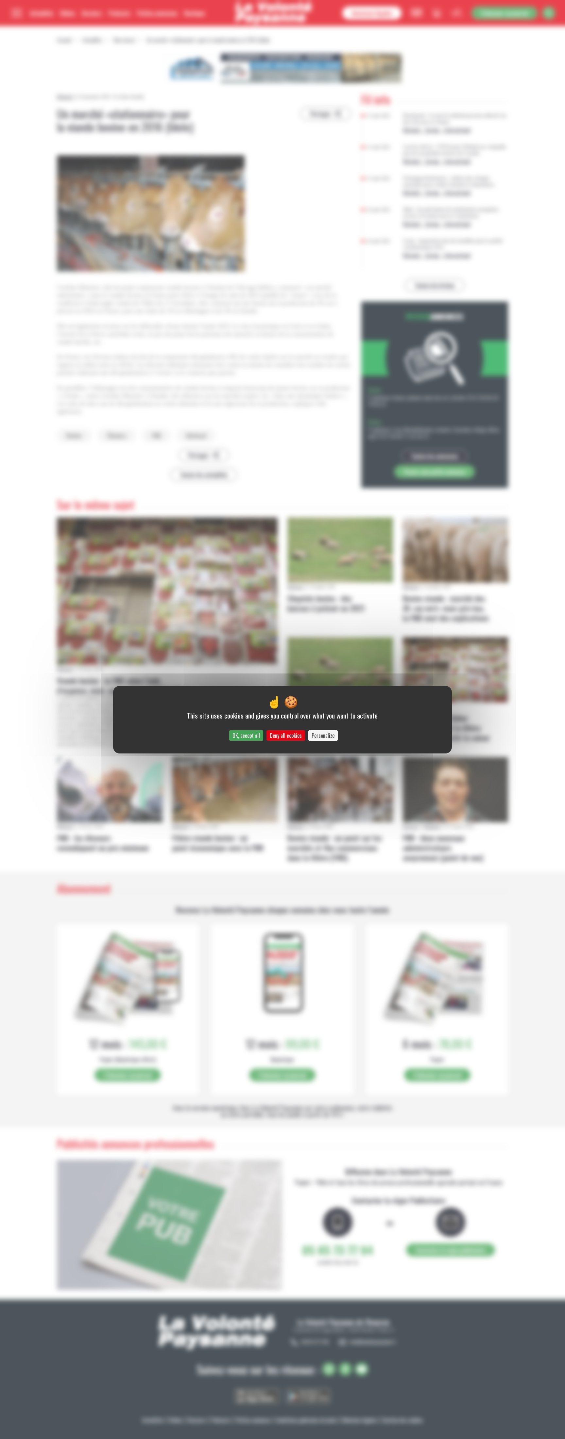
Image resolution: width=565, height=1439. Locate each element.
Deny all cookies (286, 735)
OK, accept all (246, 735)
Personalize (323, 735)
